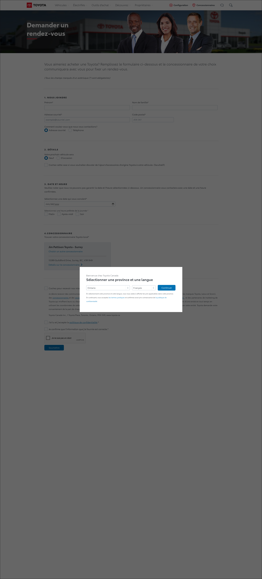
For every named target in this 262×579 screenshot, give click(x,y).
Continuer (166, 287)
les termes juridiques (117, 298)
